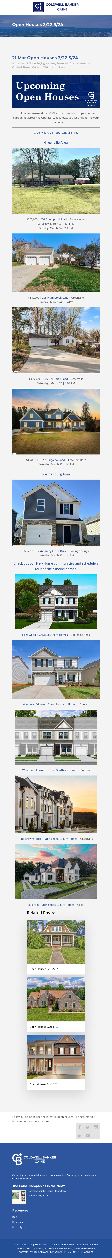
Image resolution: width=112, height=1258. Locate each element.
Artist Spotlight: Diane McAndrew (47, 1191)
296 (49, 67)
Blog (14, 1216)
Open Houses (77, 63)
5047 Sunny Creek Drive (52, 551)
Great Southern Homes (53, 634)
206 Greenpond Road (53, 219)
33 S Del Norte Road (55, 379)
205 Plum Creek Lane (55, 297)
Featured (62, 63)
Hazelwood (29, 634)
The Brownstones (30, 838)
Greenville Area (43, 132)
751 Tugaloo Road (53, 460)
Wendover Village (34, 704)
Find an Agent (19, 1227)
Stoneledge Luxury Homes (60, 838)
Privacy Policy (23, 1244)
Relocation (17, 1221)
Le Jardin (33, 904)
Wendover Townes (34, 770)
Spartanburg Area (67, 132)
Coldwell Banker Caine (25, 67)
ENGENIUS (77, 1252)
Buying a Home (45, 63)
